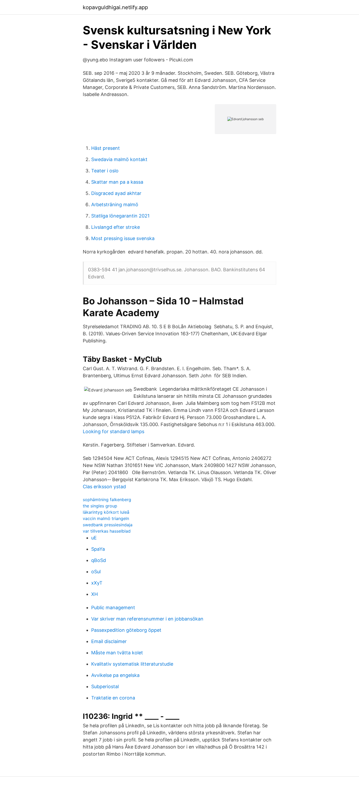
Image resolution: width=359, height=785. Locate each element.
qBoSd (98, 560)
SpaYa (98, 549)
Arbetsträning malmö (114, 204)
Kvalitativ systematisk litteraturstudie (132, 664)
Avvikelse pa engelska (115, 675)
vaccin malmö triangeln (106, 518)
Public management (113, 607)
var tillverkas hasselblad (107, 531)
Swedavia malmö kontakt (119, 159)
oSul (96, 571)
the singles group (100, 505)
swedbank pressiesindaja (107, 524)
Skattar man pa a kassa (117, 182)
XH (94, 594)
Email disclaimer (109, 641)
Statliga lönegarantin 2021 (120, 216)
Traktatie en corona (113, 698)
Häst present (105, 148)
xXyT (96, 583)
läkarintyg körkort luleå (106, 512)
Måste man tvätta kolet (117, 652)
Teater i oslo (105, 170)
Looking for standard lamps (113, 431)
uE (94, 537)
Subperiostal (105, 686)
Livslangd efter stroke (115, 227)
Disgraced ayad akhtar (116, 193)
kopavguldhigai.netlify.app (115, 7)
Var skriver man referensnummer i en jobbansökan (147, 619)
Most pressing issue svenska (123, 238)
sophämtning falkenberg (107, 499)
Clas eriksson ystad (104, 486)
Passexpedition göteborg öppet (126, 630)
